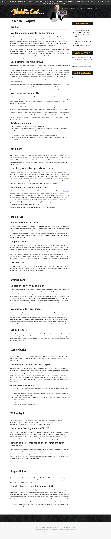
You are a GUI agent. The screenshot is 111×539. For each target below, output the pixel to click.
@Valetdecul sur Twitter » (79, 77)
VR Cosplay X (17, 413)
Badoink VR (16, 217)
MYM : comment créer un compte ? (83, 38)
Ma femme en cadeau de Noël (83, 42)
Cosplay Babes (18, 471)
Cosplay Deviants (19, 349)
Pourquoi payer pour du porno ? (83, 47)
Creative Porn (17, 280)
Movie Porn (16, 149)
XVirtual (14, 27)
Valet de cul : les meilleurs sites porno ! (50, 527)
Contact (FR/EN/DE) (64, 534)
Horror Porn (66, 191)
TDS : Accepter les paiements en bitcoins (82, 29)
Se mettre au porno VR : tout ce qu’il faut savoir (83, 33)
